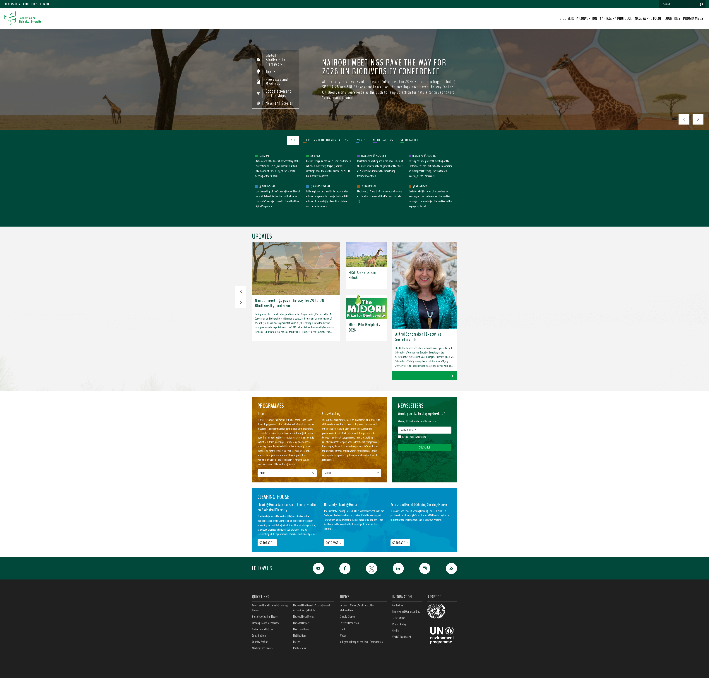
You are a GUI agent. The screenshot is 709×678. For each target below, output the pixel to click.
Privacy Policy (399, 624)
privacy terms (419, 437)
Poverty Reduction (349, 623)
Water (343, 635)
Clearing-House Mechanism (265, 623)
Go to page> (267, 543)
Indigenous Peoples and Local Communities (361, 642)
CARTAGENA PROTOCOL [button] (616, 18)
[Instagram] (420, 568)
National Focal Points (304, 616)
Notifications (299, 635)
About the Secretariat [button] (37, 4)
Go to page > (334, 543)
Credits (396, 630)
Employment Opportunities (406, 611)
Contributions (259, 635)
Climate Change (347, 616)
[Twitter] (367, 568)
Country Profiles (260, 642)
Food (342, 629)
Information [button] (12, 4)
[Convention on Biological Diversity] (22, 18)
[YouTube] (314, 568)
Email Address (407, 430)
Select (263, 473)
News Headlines (301, 629)
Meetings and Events (262, 648)
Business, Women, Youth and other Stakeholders (357, 608)
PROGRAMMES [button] (693, 18)
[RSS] (447, 568)
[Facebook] (340, 568)
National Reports (302, 623)
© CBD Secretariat (401, 637)
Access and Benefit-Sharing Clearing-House (270, 608)
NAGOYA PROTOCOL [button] (648, 18)
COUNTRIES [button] (672, 18)
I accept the (414, 436)
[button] (240, 291)
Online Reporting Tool (263, 629)
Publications (299, 648)
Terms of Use (398, 618)
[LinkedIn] (394, 568)
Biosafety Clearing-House (265, 616)
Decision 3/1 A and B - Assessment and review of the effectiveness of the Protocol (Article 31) (379, 196)
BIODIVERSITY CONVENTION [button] (578, 18)
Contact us (397, 605)
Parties (296, 642)
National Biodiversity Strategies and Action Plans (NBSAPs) (311, 608)
